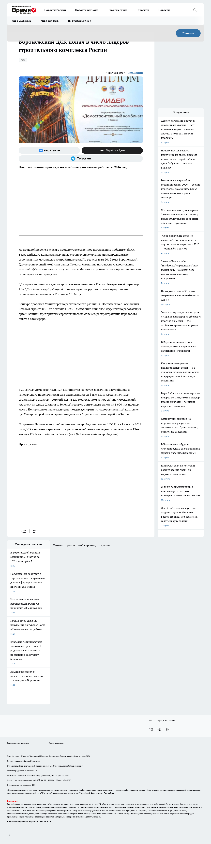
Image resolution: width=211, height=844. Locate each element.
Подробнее (109, 793)
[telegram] (35, 531)
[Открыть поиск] (195, 10)
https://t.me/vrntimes (177, 810)
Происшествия (117, 10)
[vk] (24, 531)
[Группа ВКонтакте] (49, 150)
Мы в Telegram (50, 20)
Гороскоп (142, 10)
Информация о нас (79, 20)
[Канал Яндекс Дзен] (112, 150)
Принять (188, 33)
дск (23, 60)
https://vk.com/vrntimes (17, 813)
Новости (164, 10)
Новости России (55, 10)
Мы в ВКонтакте (21, 20)
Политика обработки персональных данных (29, 821)
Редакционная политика (18, 743)
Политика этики (56, 743)
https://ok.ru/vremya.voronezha (43, 813)
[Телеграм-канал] (81, 158)
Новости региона (86, 10)
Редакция (135, 72)
